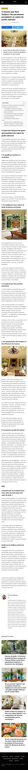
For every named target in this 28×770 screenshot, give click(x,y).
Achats (11, 760)
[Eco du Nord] (14, 2)
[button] (23, 103)
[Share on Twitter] (18, 27)
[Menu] (2, 2)
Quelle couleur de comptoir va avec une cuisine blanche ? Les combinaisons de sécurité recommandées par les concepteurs (15, 715)
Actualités (4, 8)
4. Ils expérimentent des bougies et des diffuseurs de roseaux (13, 116)
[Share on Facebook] (6, 27)
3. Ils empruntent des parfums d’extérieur (14, 113)
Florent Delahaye (15, 22)
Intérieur (17, 756)
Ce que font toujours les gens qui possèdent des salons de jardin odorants (13, 106)
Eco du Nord (8, 764)
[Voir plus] (25, 27)
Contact (16, 760)
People (11, 756)
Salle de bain (7, 758)
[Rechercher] (26, 2)
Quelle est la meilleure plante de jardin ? (13, 125)
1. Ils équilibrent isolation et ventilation (13, 108)
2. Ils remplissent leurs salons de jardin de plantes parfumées (14, 111)
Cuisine (23, 756)
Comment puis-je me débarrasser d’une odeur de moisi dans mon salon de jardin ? (14, 122)
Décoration (15, 758)
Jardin (21, 758)
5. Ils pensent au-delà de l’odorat (11, 118)
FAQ (3, 120)
